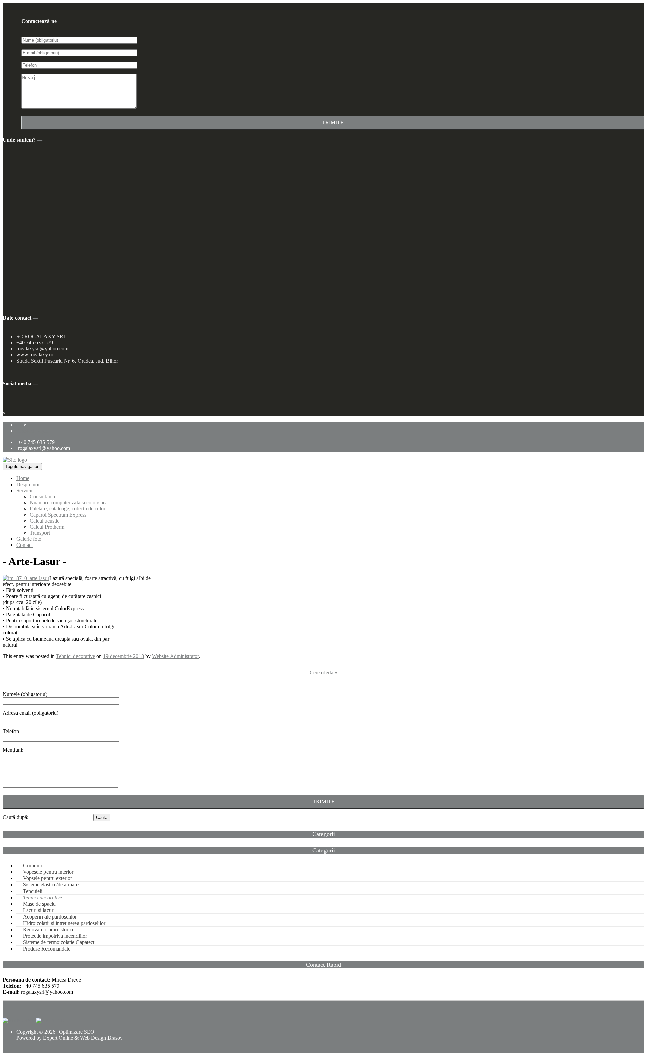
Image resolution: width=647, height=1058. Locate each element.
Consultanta (42, 496)
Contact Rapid (33, 431)
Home (22, 478)
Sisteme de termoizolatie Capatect (58, 942)
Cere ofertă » (323, 672)
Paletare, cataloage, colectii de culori (68, 508)
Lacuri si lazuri (39, 910)
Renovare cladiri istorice (48, 929)
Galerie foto (28, 539)
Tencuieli (32, 891)
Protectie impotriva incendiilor (55, 936)
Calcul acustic (44, 521)
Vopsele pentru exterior (47, 878)
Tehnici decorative (75, 656)
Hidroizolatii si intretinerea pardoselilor (64, 923)
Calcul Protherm (47, 527)
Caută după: (15, 817)
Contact (24, 545)
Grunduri (32, 865)
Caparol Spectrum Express (58, 515)
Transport (40, 533)
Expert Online (58, 1038)
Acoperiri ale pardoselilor (50, 917)
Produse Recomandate (46, 949)
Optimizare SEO (76, 1032)
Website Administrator (175, 656)
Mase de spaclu (39, 904)
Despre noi (27, 484)
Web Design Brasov (101, 1038)
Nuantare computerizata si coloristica (69, 502)
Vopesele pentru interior (48, 872)
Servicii (24, 490)
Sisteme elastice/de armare (51, 885)
